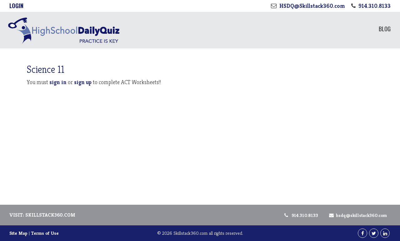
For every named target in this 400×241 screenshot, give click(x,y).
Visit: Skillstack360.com (42, 215)
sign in (58, 82)
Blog (385, 28)
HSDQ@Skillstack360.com (361, 215)
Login (16, 6)
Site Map (18, 233)
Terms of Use (45, 233)
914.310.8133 (304, 215)
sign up (83, 82)
